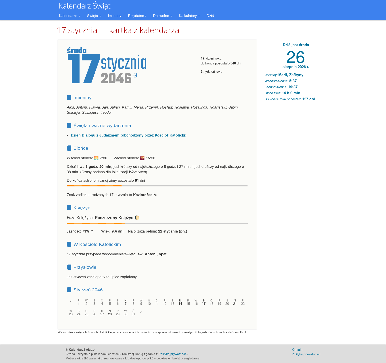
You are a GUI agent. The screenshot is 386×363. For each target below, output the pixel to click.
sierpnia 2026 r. (296, 66)
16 (196, 303)
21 (235, 303)
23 (71, 314)
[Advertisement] (295, 176)
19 (219, 303)
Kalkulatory (188, 15)
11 (157, 303)
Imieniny (114, 15)
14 (180, 303)
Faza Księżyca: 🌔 (103, 217)
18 (211, 303)
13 (172, 303)
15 (188, 303)
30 (125, 314)
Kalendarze (68, 15)
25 (86, 314)
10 (149, 303)
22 (243, 303)
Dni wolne (161, 15)
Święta (93, 15)
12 (164, 303)
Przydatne (136, 15)
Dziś (210, 15)
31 (133, 314)
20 (227, 303)
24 (78, 314)
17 (204, 303)
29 (118, 314)
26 (94, 314)
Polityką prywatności (173, 354)
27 (102, 314)
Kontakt (297, 349)
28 (110, 314)
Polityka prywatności (306, 354)
